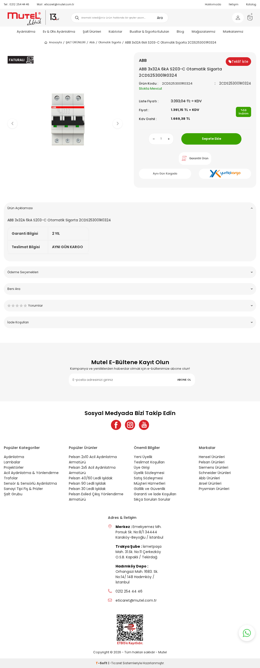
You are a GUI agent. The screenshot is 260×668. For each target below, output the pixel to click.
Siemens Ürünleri (213, 467)
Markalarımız (233, 31)
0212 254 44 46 (16, 4)
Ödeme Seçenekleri (22, 272)
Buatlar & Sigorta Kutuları (149, 31)
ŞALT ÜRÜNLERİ (76, 42)
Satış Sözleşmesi (148, 478)
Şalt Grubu (13, 494)
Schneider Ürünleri (215, 472)
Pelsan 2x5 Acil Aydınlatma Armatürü (92, 470)
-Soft (102, 663)
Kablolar (115, 31)
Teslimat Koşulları (149, 462)
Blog (180, 31)
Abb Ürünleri (209, 478)
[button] (65, 190)
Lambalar (12, 462)
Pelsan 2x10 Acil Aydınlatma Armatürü (93, 459)
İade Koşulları (18, 322)
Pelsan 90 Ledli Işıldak (87, 483)
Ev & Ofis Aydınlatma (59, 31)
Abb (92, 42)
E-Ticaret (115, 663)
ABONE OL (184, 380)
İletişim (233, 4)
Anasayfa (55, 42)
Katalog (251, 4)
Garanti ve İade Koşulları (155, 494)
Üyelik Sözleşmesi (149, 472)
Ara (160, 17)
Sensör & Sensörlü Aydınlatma (30, 483)
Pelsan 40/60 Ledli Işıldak (90, 478)
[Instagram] (130, 425)
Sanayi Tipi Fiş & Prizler (23, 488)
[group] (65, 119)
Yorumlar (35, 305)
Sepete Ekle (211, 138)
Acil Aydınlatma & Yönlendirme (31, 472)
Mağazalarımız (203, 31)
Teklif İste (240, 61)
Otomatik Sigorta (110, 42)
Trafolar (11, 478)
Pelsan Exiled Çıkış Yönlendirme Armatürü (96, 497)
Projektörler (14, 467)
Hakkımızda (213, 4)
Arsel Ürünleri (210, 483)
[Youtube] (144, 425)
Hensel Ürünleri (212, 456)
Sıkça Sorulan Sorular (152, 499)
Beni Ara (13, 289)
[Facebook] (116, 425)
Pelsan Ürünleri (211, 462)
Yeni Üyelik (143, 456)
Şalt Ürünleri (92, 31)
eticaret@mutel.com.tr (55, 4)
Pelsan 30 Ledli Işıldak (87, 488)
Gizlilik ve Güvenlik (149, 488)
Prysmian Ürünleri (214, 488)
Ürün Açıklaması (20, 208)
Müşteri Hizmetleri (149, 483)
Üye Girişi (142, 467)
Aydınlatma (26, 31)
